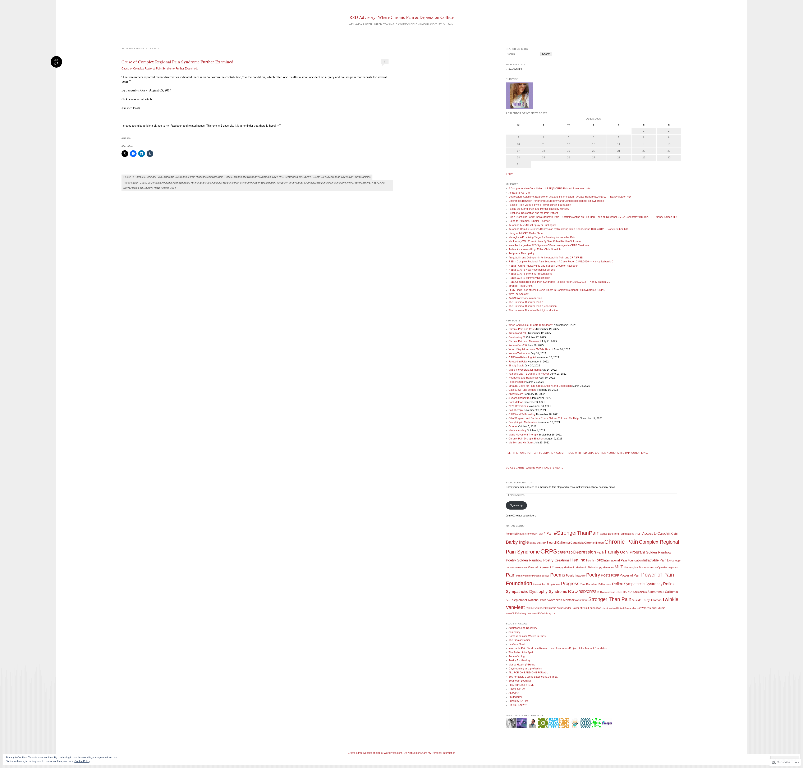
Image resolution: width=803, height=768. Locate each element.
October (513, 426)
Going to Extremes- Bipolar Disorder (529, 221)
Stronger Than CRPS (521, 285)
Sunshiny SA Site (518, 701)
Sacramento (640, 592)
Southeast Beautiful (520, 680)
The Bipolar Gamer (519, 640)
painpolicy (514, 632)
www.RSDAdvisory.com (544, 613)
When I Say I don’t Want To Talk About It (531, 349)
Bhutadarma (516, 697)
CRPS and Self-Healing (522, 414)
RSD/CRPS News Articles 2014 (158, 187)
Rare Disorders (588, 584)
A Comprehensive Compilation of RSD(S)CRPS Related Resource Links (550, 188)
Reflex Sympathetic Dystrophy (637, 584)
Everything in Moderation (523, 422)
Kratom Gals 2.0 (518, 345)
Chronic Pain (621, 541)
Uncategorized (609, 608)
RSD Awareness (288, 177)
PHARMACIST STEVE (521, 684)
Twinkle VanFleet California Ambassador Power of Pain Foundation (563, 608)
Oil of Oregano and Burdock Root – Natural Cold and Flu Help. (544, 418)
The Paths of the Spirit (521, 652)
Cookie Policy (82, 761)
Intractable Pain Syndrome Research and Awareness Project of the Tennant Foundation (558, 648)
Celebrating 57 (517, 337)
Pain (510, 575)
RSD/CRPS (305, 177)
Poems (557, 575)
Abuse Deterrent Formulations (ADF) (621, 533)
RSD (275, 177)
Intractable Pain (654, 560)
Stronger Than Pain (609, 599)
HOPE (366, 182)
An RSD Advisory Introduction (525, 298)
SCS (508, 600)
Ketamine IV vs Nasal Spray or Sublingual (532, 225)
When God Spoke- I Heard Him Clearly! (531, 325)
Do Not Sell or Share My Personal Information (429, 752)
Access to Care (653, 533)
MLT (619, 566)
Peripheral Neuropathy (521, 253)
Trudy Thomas (651, 600)
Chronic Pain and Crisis (522, 329)
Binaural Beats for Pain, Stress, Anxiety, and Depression (540, 385)
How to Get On (517, 688)
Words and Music (653, 608)
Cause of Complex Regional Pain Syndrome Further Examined (177, 62)
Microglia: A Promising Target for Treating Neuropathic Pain (542, 237)
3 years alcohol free (520, 398)
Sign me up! (516, 505)
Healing (578, 559)
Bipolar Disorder (537, 543)
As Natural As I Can (520, 192)
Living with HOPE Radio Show (526, 233)
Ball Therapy (516, 410)
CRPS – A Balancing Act (522, 357)
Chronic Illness (594, 542)
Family (612, 552)
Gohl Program (632, 552)
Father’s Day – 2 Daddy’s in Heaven (529, 373)
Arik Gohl (671, 533)
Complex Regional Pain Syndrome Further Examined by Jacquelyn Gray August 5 (258, 182)
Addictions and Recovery (523, 628)
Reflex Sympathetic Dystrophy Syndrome (248, 177)
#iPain (548, 534)
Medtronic (569, 567)
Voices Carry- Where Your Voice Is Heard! (535, 467)
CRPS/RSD (565, 552)
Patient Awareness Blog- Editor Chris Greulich (535, 249)
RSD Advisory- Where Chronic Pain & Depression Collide (401, 17)
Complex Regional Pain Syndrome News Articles (334, 182)
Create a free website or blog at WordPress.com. (375, 752)
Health (590, 560)
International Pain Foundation (623, 560)
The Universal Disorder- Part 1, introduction (533, 310)
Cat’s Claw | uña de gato (522, 389)
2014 (135, 182)
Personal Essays (541, 575)
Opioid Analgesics (667, 567)
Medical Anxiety (517, 430)
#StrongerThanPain (577, 533)
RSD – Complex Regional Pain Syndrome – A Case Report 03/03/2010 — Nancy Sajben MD (561, 261)
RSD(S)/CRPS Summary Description (529, 277)
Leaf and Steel (517, 644)
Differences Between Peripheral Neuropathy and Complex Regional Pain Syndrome (556, 200)
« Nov (509, 173)
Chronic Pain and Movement (525, 341)
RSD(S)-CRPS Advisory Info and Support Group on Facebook (543, 265)
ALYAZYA (514, 692)
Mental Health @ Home (522, 664)
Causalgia (577, 542)
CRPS (548, 551)
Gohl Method (516, 402)
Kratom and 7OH (518, 333)
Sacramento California (662, 591)
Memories (608, 567)
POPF (615, 575)
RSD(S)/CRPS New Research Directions (532, 269)
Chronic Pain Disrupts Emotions (527, 438)
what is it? (637, 608)
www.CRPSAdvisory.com (518, 613)
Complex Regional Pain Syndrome (154, 177)
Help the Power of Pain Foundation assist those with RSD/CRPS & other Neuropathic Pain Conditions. (577, 453)
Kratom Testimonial (519, 353)
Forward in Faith (518, 361)
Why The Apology (518, 294)
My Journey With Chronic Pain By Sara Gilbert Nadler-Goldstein (545, 241)
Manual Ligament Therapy (545, 567)
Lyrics (670, 560)
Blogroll (551, 542)
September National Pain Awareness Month (542, 600)
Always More (516, 394)
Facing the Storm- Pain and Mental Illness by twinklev (539, 208)
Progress (570, 583)
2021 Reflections (518, 406)
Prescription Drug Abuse (546, 584)
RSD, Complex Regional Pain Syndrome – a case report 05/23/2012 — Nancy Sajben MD (559, 281)
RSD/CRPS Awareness (326, 177)
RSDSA (627, 591)
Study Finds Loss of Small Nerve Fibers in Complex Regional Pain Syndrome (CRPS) (557, 290)
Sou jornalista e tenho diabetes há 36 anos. (533, 676)
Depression (584, 552)
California (563, 542)
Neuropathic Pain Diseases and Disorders (199, 177)
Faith (600, 552)
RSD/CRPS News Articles (356, 177)
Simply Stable (516, 365)
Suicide (637, 600)
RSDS (618, 591)
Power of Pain (630, 575)
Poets (605, 575)
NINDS (653, 567)
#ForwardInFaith (533, 533)
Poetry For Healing (519, 660)
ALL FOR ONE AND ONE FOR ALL (528, 672)
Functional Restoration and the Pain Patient (533, 213)
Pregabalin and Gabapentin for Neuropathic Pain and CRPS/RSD (546, 257)
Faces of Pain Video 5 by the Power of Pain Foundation (540, 204)
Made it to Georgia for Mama (525, 369)
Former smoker (517, 381)
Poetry (593, 575)
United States (624, 608)
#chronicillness (515, 533)
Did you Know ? (518, 705)
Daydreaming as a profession (525, 668)
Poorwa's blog (517, 656)
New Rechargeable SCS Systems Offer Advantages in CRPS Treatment (549, 245)
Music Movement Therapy (523, 434)
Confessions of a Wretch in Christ (527, 636)
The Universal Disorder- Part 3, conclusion (533, 306)
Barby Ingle (517, 542)
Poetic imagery (576, 575)
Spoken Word (580, 600)
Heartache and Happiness (523, 377)
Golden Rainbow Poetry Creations (543, 560)
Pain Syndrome (524, 575)
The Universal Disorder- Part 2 (526, 302)
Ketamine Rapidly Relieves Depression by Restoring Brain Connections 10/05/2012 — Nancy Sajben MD (568, 229)
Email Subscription (519, 482)
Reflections (604, 584)
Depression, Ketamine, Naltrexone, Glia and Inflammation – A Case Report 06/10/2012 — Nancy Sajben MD (570, 196)
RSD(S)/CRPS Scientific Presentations (530, 273)
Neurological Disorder (636, 567)
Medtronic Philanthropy (589, 567)
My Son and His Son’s (521, 442)
